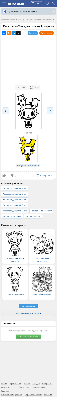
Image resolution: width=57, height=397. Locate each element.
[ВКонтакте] (4, 33)
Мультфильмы (40, 387)
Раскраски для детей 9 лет (15, 188)
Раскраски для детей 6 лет (15, 205)
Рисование (6, 387)
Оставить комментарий (28, 336)
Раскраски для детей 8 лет (15, 194)
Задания (5, 391)
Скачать (32, 33)
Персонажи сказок (33, 395)
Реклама (48, 395)
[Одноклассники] (9, 33)
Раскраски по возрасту (41, 210)
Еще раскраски (28, 306)
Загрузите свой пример (28, 165)
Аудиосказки (15, 383)
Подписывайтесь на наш (22, 11)
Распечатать (46, 33)
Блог (29, 387)
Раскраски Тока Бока (12, 216)
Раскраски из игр (33, 216)
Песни (27, 383)
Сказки (4, 383)
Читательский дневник (11, 395)
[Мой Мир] (14, 33)
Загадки (36, 383)
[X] (18, 33)
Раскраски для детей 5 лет (15, 210)
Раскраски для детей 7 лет (15, 199)
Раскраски (47, 383)
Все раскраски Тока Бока (27, 313)
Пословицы (19, 387)
